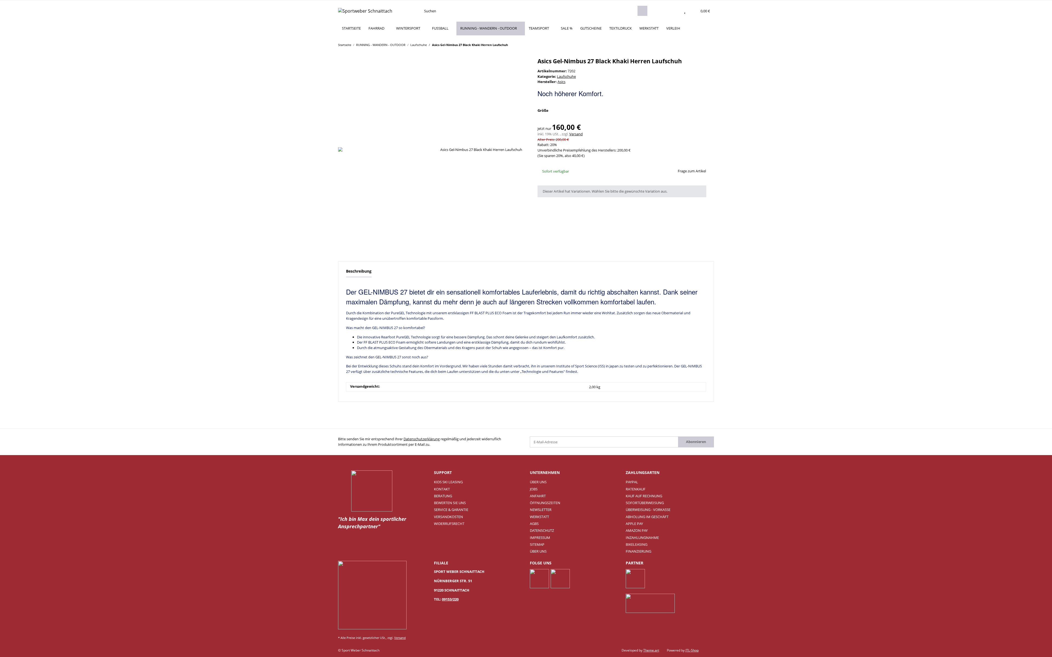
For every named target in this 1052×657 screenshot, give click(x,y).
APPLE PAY (634, 523)
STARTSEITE (351, 28)
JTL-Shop (692, 650)
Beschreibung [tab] (358, 271)
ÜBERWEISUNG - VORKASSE (648, 509)
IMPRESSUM (540, 537)
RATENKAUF (635, 489)
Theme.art (651, 650)
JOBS (534, 489)
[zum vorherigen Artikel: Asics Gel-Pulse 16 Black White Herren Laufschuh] (698, 44)
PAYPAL (632, 481)
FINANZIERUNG (638, 551)
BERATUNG (443, 495)
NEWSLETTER (540, 509)
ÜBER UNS (538, 481)
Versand (576, 134)
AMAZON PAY (637, 530)
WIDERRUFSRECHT (449, 523)
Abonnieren (696, 441)
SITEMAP (537, 544)
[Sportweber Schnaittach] (365, 10)
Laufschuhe (566, 76)
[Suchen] (642, 10)
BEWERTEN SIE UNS (450, 502)
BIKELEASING (636, 544)
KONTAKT (442, 489)
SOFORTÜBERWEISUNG (645, 502)
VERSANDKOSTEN (448, 516)
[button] (674, 11)
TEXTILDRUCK (620, 28)
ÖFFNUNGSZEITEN (545, 502)
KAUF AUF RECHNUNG (644, 495)
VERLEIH (673, 28)
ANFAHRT (538, 495)
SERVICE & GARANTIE (451, 509)
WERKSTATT (649, 28)
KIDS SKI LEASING (448, 481)
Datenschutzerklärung (422, 438)
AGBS (534, 523)
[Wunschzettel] (685, 11)
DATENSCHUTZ (542, 530)
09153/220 (450, 599)
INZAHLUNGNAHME (642, 537)
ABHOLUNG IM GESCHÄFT (647, 516)
